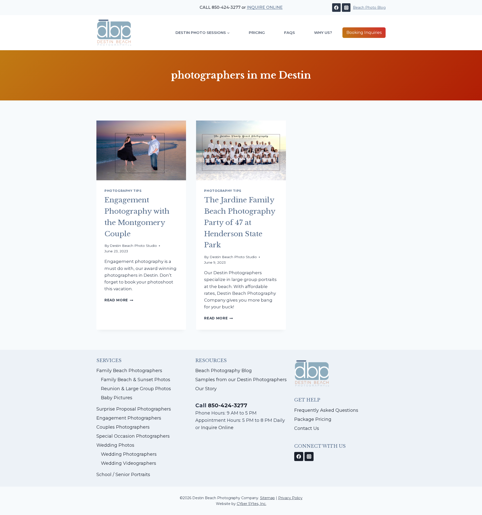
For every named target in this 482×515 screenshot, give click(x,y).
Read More (118, 300)
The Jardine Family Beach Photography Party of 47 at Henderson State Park (239, 222)
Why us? (323, 32)
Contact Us (306, 428)
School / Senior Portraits (123, 474)
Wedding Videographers (128, 463)
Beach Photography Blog (223, 370)
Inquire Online (216, 427)
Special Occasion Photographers (133, 436)
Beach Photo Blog (369, 7)
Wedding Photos (115, 445)
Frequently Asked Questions (326, 410)
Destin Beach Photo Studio (133, 246)
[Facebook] (336, 7)
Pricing (257, 32)
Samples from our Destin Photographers (241, 379)
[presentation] (141, 150)
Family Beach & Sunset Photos (135, 379)
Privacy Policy (290, 498)
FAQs (289, 32)
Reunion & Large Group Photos (136, 388)
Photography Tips (123, 191)
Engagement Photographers (128, 418)
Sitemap (267, 498)
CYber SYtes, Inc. (251, 503)
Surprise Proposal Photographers (133, 409)
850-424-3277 (227, 405)
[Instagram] (346, 7)
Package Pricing (312, 419)
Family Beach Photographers (129, 370)
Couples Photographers (123, 427)
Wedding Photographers (129, 454)
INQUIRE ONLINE (265, 7)
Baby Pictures (116, 397)
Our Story (206, 388)
